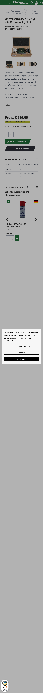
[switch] (5, 690)
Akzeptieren (22, 359)
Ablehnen (21, 352)
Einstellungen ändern (21, 346)
